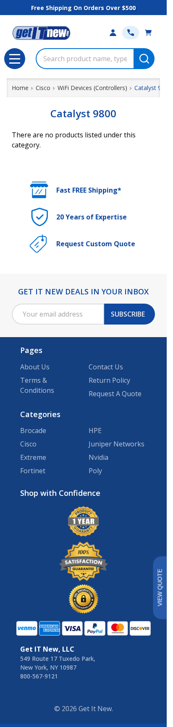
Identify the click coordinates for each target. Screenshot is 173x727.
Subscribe (128, 314)
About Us (35, 366)
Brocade (33, 430)
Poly (95, 470)
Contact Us (106, 366)
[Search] (144, 58)
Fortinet (32, 470)
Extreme (33, 457)
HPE (95, 430)
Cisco (28, 444)
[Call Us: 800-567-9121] (130, 32)
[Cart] (148, 32)
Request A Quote (115, 393)
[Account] (113, 32)
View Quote (159, 587)
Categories (40, 414)
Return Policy (109, 380)
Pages (31, 350)
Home (20, 88)
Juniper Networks (116, 444)
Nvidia (98, 457)
